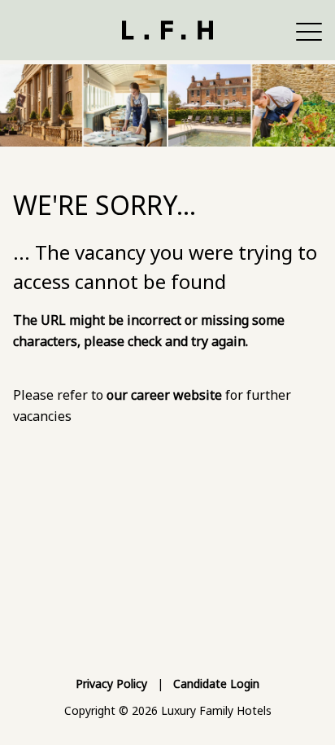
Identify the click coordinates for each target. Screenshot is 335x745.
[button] (309, 30)
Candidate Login (216, 683)
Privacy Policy (111, 683)
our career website (164, 395)
